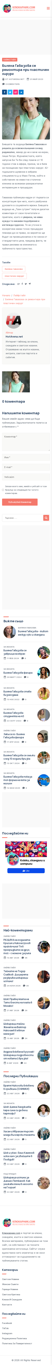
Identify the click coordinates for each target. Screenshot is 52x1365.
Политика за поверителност (17, 1343)
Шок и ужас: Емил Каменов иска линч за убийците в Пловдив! (18, 1156)
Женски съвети (10, 1284)
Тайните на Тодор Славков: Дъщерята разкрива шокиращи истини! (15, 976)
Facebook (7, 1323)
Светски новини (10, 1279)
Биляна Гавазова (27, 628)
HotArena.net (16, 79)
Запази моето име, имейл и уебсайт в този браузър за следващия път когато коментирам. (26, 489)
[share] (15, 92)
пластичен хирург (14, 276)
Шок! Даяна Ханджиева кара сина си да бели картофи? (17, 1110)
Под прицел (9, 1174)
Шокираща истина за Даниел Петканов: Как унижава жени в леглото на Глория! (18, 1182)
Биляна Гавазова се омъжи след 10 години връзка (19, 757)
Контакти (7, 1304)
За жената (8, 647)
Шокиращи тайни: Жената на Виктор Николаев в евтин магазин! (14, 1028)
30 (27, 986)
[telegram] (21, 92)
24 (26, 1038)
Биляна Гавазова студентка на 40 (13, 714)
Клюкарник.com (11, 1233)
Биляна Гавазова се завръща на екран (15, 652)
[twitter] (10, 92)
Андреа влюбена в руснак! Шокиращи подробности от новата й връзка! (18, 1055)
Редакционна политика (14, 1338)
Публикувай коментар (19, 502)
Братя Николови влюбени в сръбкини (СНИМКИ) (18, 1087)
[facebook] (4, 92)
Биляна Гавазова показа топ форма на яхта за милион (17, 780)
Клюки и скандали (12, 1299)
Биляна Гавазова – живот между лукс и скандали (33, 633)
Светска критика (11, 1294)
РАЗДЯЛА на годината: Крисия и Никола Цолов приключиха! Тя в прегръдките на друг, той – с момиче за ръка (17, 946)
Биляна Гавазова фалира (17, 672)
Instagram (7, 1333)
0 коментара (13, 84)
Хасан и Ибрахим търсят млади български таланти (19, 1133)
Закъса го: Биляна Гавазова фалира (14, 736)
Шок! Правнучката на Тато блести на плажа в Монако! (17, 1002)
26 (26, 1010)
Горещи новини (10, 1289)
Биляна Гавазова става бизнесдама (17, 693)
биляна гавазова (14, 269)
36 (26, 958)
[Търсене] (46, 518)
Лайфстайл (9, 59)
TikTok (5, 1328)
